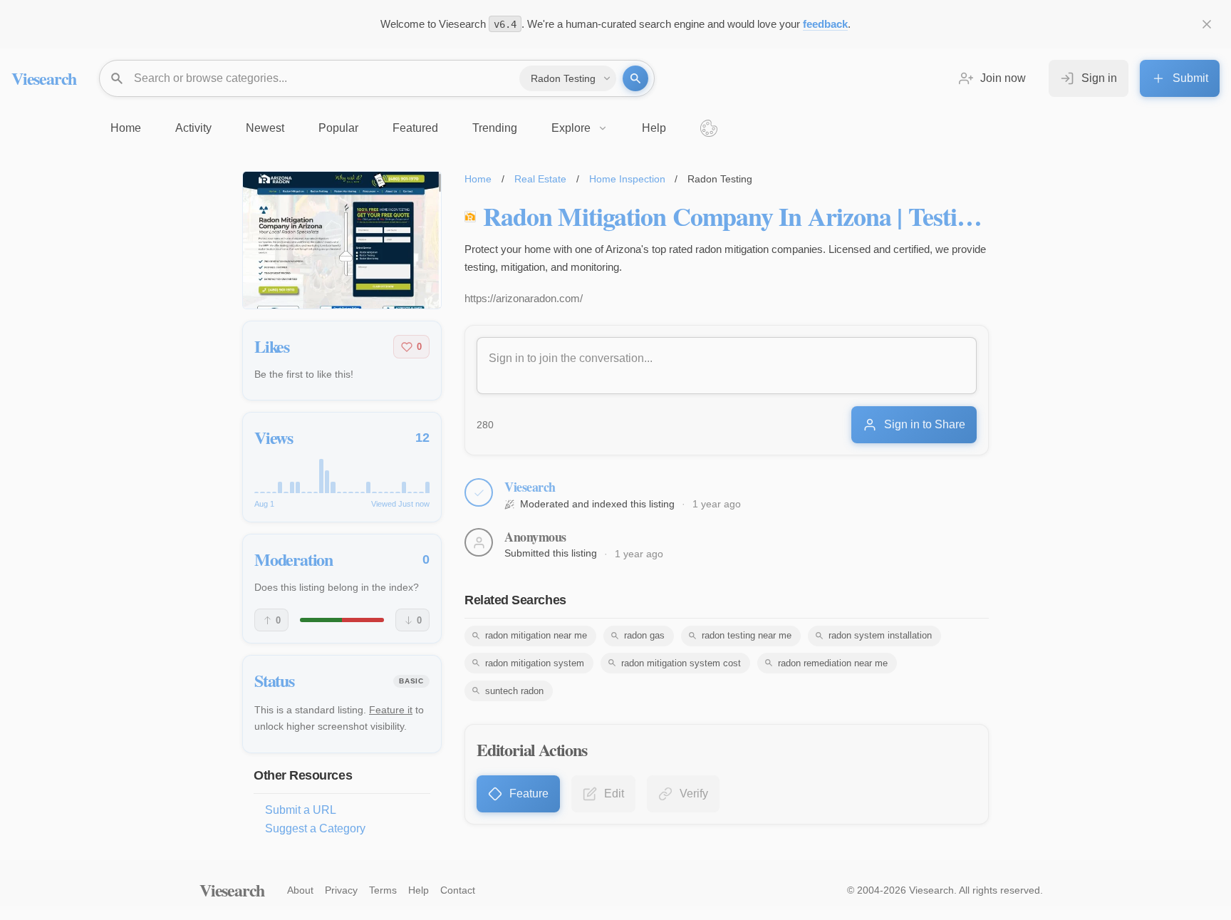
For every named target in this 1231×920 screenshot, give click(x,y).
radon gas (644, 635)
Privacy (341, 890)
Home (478, 179)
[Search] (635, 78)
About (300, 890)
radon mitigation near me (536, 635)
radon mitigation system (534, 663)
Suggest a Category (315, 828)
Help (418, 890)
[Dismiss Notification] (1207, 24)
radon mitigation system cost (681, 663)
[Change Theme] (709, 128)
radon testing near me (746, 635)
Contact (457, 890)
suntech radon (514, 691)
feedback (825, 24)
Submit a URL (300, 810)
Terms (383, 890)
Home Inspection (627, 179)
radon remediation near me (833, 663)
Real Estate (540, 179)
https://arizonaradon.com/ (523, 298)
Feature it (390, 709)
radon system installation (880, 635)
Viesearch (43, 78)
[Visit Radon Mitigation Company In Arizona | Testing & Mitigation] (342, 240)
